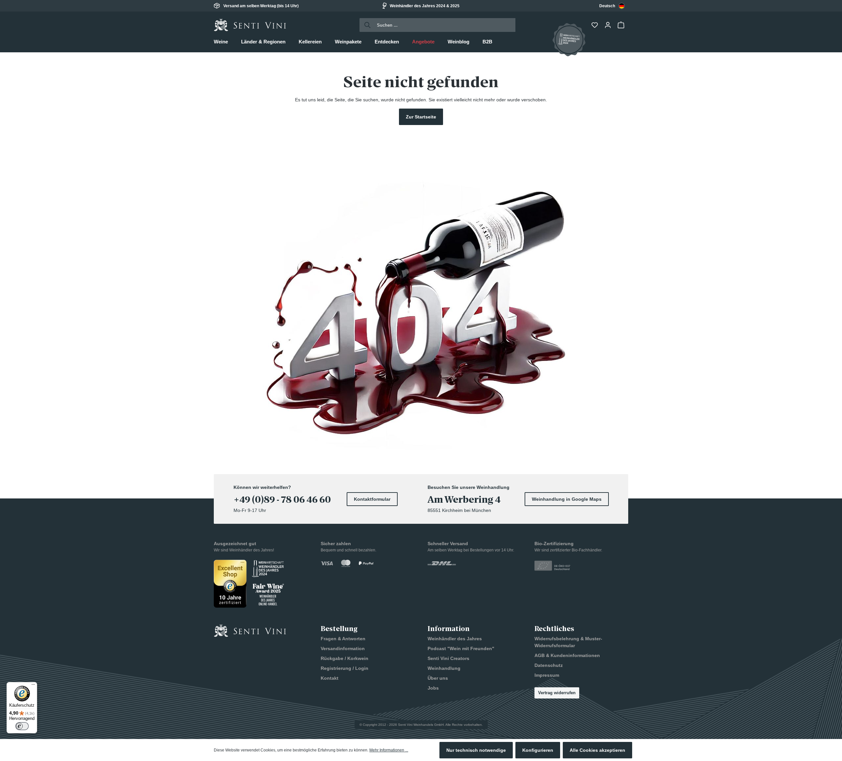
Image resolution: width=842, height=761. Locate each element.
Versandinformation (343, 648)
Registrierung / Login (344, 668)
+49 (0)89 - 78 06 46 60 (282, 499)
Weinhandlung (444, 668)
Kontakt (329, 678)
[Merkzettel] (595, 25)
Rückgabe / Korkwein (344, 658)
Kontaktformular (372, 499)
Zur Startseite (421, 116)
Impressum (546, 675)
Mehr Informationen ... (388, 750)
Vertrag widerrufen (557, 692)
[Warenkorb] (621, 25)
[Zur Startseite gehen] (250, 25)
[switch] (22, 726)
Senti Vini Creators (448, 658)
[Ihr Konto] (608, 25)
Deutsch (607, 6)
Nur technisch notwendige (476, 750)
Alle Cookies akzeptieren (597, 750)
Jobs (433, 688)
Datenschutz (548, 665)
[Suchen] (365, 25)
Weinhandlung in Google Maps (567, 499)
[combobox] (612, 6)
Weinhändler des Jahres (455, 638)
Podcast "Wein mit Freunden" (461, 648)
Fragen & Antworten (343, 638)
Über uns (438, 678)
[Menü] (33, 686)
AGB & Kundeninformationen (567, 655)
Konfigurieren (537, 750)
